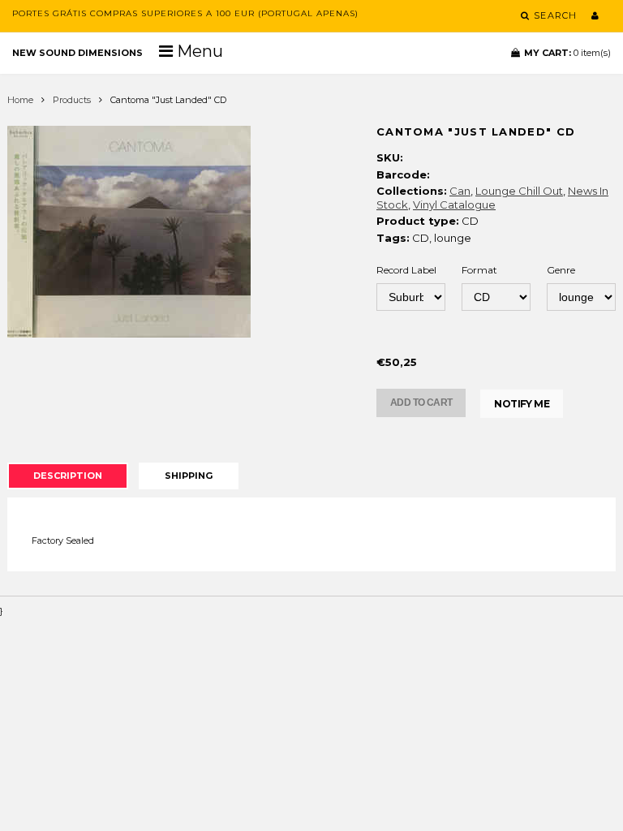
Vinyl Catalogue (454, 204)
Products (72, 99)
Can (459, 190)
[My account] (595, 15)
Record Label (406, 270)
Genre (561, 270)
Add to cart (421, 402)
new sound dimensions (77, 52)
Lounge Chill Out (519, 190)
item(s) (567, 52)
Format (479, 270)
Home (20, 99)
